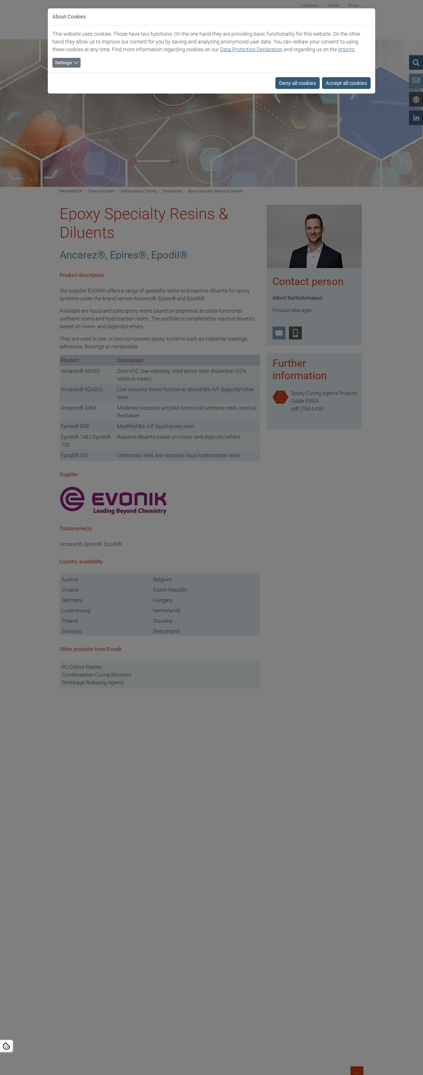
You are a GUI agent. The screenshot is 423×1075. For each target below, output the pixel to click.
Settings (63, 62)
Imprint (346, 49)
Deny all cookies (297, 83)
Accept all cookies (346, 83)
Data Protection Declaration (251, 49)
